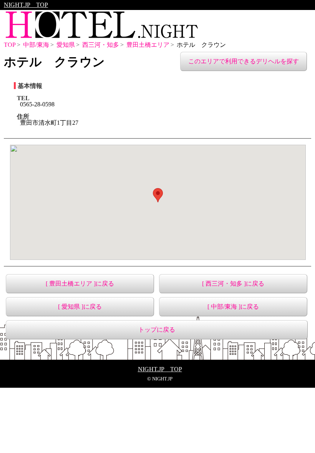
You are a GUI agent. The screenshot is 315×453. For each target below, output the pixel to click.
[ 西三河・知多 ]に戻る (233, 283)
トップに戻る (156, 329)
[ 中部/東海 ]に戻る (233, 306)
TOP (10, 44)
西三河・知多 (100, 44)
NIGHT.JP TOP (26, 5)
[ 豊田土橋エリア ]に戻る (80, 283)
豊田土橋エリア (147, 44)
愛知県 (65, 44)
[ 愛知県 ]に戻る (80, 306)
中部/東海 (36, 44)
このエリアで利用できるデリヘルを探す (243, 61)
